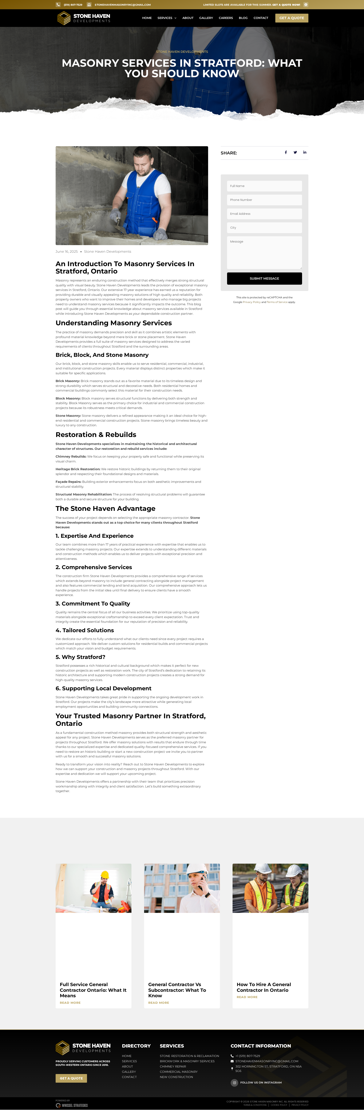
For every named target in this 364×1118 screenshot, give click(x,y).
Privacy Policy (252, 302)
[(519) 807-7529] (58, 4)
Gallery (206, 18)
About (187, 18)
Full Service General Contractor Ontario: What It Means (93, 990)
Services (165, 18)
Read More (70, 1002)
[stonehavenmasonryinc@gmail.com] (89, 4)
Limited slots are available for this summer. (251, 4)
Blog (243, 18)
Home (147, 18)
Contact (261, 18)
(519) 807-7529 (73, 4)
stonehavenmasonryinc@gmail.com (123, 4)
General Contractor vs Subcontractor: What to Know (177, 990)
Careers (226, 18)
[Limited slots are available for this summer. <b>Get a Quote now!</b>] (305, 4)
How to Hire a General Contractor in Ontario (264, 987)
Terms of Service (277, 302)
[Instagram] (234, 1083)
